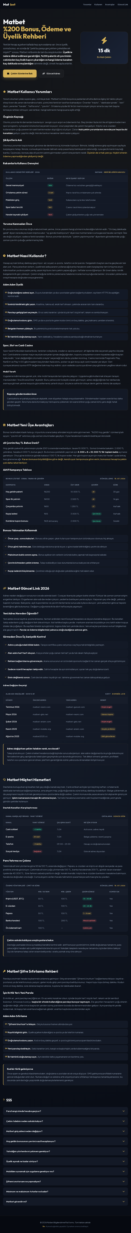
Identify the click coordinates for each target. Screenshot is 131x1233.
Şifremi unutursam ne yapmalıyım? (23, 1181)
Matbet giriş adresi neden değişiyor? (24, 1131)
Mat (9, 4)
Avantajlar (109, 4)
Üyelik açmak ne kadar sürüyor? (22, 1161)
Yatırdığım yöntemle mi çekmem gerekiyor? (28, 1151)
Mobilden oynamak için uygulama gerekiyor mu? (30, 1171)
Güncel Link (123, 4)
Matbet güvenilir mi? (16, 1201)
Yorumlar (87, 4)
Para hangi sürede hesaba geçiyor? (23, 1111)
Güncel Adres (53, 73)
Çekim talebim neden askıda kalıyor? (24, 1121)
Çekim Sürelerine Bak (21, 73)
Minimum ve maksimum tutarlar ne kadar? (27, 1191)
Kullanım (98, 4)
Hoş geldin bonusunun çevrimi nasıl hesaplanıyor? (31, 1141)
